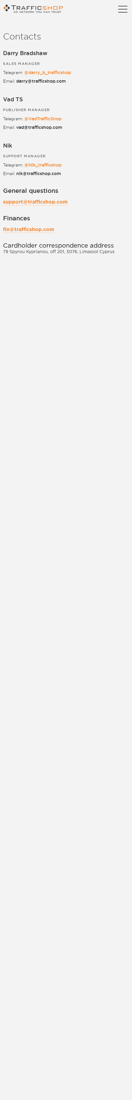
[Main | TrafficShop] (34, 8)
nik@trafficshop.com (38, 173)
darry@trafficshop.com (41, 81)
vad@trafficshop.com (39, 127)
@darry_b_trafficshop (47, 72)
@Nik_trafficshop (42, 165)
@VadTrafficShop (42, 118)
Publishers (66, 21)
